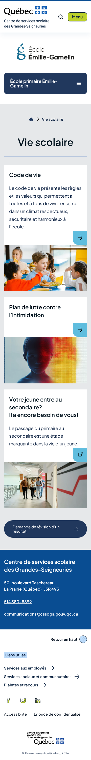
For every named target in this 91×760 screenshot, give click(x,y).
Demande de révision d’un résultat (36, 531)
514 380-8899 (18, 601)
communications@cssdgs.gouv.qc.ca (41, 614)
